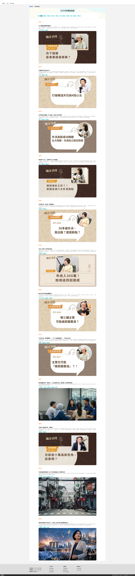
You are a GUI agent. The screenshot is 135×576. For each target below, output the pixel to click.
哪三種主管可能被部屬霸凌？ (45, 293)
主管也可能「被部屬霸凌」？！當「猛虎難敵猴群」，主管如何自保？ (55, 338)
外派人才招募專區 (66, 571)
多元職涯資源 (51, 571)
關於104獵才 (79, 568)
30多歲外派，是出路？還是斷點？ (47, 204)
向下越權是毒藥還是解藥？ (45, 25)
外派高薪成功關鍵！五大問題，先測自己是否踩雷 (50, 115)
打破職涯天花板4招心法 (44, 70)
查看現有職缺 (51, 568)
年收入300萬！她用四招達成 (45, 249)
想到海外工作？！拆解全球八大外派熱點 (48, 159)
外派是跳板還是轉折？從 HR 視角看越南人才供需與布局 (52, 472)
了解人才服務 (51, 570)
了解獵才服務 (65, 568)
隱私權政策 (2, 575)
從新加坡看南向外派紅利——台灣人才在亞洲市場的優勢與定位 (53, 522)
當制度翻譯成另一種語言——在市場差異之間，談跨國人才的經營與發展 (55, 382)
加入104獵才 (79, 570)
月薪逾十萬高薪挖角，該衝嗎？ (46, 427)
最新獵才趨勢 (65, 570)
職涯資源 (31, 6)
